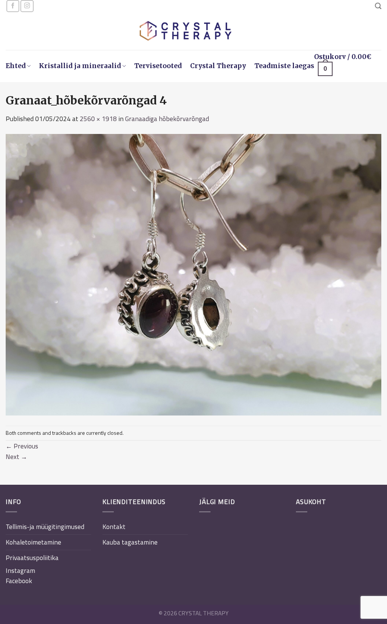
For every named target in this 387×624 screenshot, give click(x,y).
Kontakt (113, 526)
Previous (22, 446)
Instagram (20, 570)
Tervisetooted (158, 66)
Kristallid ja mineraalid (80, 66)
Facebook (19, 581)
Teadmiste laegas (284, 66)
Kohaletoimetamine (33, 542)
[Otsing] (378, 6)
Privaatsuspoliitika (32, 557)
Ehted (16, 66)
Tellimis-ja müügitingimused (45, 526)
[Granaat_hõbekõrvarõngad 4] (193, 274)
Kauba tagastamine (130, 542)
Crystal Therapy (218, 66)
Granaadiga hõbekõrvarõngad (167, 119)
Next (16, 456)
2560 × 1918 (98, 119)
